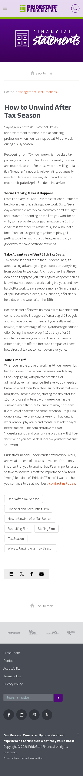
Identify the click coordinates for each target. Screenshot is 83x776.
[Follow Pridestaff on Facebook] (8, 719)
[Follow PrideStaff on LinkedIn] (21, 719)
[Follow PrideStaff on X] (47, 719)
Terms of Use (12, 676)
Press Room (11, 653)
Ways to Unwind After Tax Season (30, 548)
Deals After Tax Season (23, 499)
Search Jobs (75, 8)
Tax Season (16, 538)
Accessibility (11, 668)
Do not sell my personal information (23, 758)
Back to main (44, 73)
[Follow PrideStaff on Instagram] (34, 719)
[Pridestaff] (39, 8)
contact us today (62, 483)
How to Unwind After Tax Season (30, 518)
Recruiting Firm (18, 528)
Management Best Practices (37, 92)
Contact (8, 660)
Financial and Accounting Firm (28, 509)
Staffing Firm (46, 528)
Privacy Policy (13, 684)
